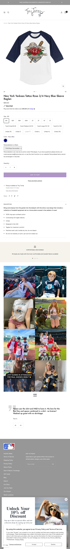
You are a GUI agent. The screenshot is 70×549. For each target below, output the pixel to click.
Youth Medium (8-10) (26, 126)
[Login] (61, 12)
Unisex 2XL (57, 131)
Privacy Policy (8, 463)
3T (38, 120)
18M (19, 120)
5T (50, 120)
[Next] (65, 91)
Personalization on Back (11, 145)
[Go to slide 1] (32, 258)
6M (6, 120)
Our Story (7, 484)
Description (8, 204)
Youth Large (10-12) (43, 126)
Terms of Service (9, 457)
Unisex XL (47, 131)
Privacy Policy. (19, 539)
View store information (12, 190)
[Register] (53, 464)
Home (5, 23)
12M (12, 120)
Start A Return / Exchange (12, 470)
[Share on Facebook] (9, 196)
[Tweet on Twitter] (14, 196)
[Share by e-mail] (17, 196)
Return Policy (8, 467)
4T (44, 120)
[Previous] (4, 91)
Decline (53, 544)
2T (32, 120)
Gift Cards (7, 474)
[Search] (8, 12)
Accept (34, 544)
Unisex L (37, 131)
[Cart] (65, 12)
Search (6, 481)
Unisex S (18, 131)
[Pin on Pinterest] (11, 196)
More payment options (35, 181)
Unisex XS (8, 131)
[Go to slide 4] (37, 258)
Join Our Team (8, 488)
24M (26, 120)
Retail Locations (8, 495)
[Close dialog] (66, 499)
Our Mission (7, 491)
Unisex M (28, 131)
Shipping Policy (8, 460)
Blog (5, 477)
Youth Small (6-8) (10, 126)
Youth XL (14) (57, 126)
